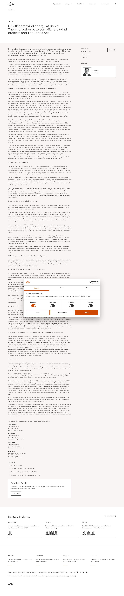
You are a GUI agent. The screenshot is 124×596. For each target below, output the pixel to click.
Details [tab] (62, 288)
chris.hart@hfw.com (15, 457)
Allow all (86, 312)
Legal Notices (43, 572)
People (68, 4)
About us (104, 4)
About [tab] (87, 288)
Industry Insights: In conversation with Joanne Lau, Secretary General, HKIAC (23, 527)
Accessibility (21, 572)
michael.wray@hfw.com (16, 448)
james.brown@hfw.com (16, 439)
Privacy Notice (12, 572)
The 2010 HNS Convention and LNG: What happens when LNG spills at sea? (96, 527)
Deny (37, 312)
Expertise (56, 4)
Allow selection (62, 312)
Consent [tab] (36, 288)
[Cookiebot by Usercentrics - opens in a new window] (90, 282)
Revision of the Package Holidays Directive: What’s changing (59, 527)
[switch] (52, 305)
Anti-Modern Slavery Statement (57, 572)
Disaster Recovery (32, 572)
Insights (79, 4)
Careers (91, 4)
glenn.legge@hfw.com (16, 430)
